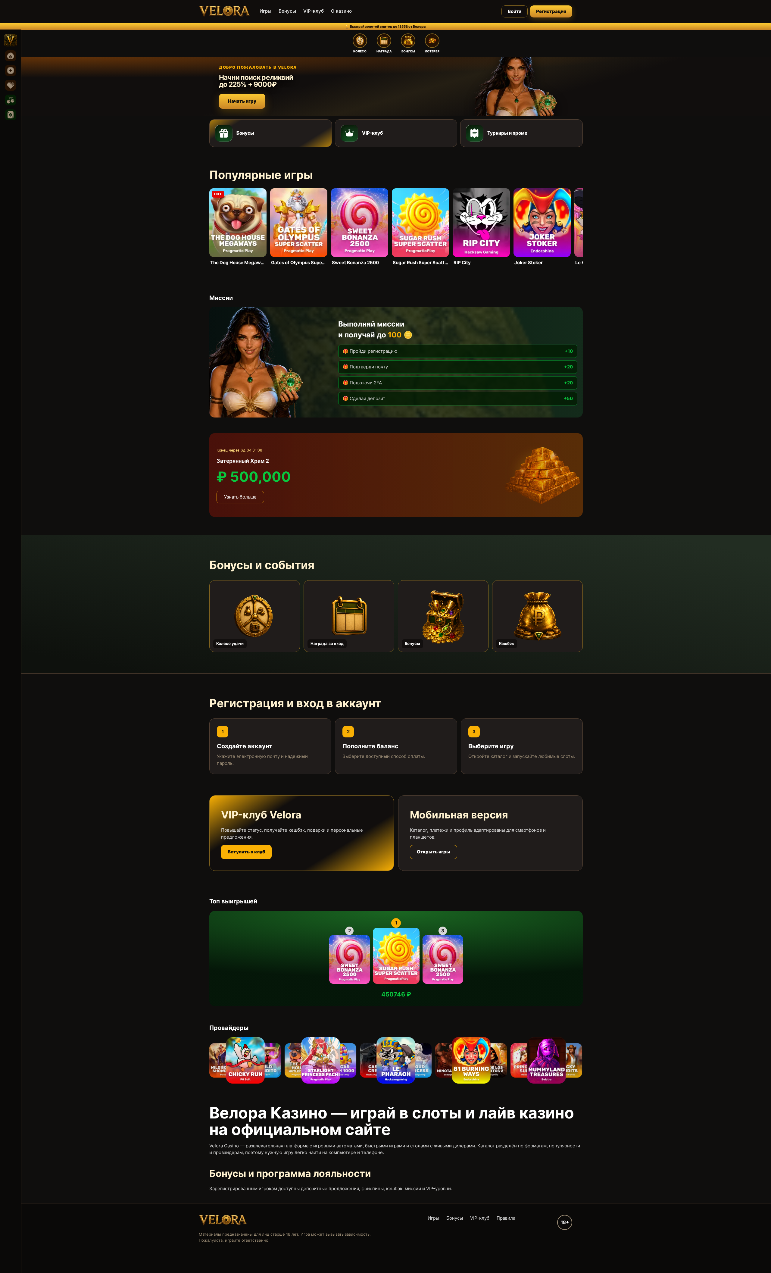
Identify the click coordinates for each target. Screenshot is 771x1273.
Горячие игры (10, 55)
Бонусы (287, 11)
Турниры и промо (507, 133)
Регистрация (551, 11)
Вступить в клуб (246, 852)
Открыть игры (433, 852)
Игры (265, 11)
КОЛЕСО (360, 51)
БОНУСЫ (408, 51)
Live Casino (10, 114)
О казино (341, 11)
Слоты (10, 100)
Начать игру (242, 101)
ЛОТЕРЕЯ (432, 51)
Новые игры (10, 70)
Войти (514, 11)
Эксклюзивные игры (10, 85)
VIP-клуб (313, 11)
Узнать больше (240, 497)
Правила (506, 1218)
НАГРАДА (384, 51)
